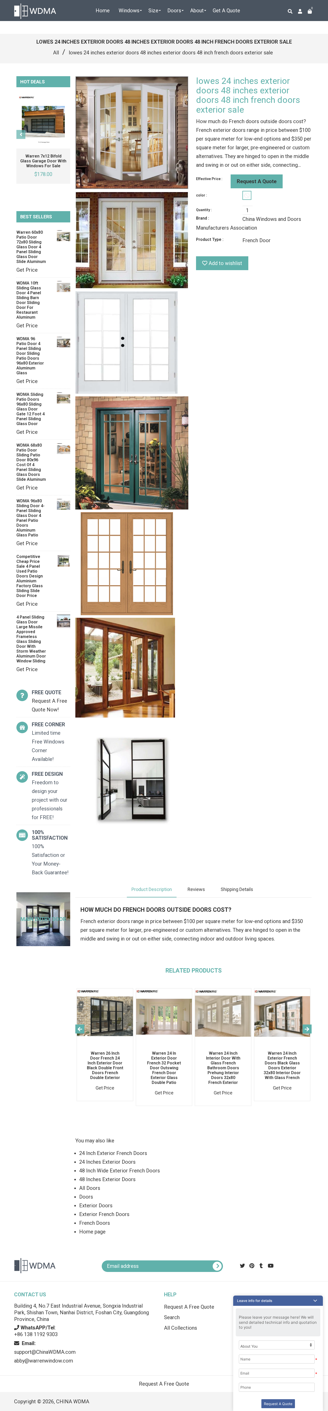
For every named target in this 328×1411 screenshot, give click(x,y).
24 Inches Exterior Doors (107, 1162)
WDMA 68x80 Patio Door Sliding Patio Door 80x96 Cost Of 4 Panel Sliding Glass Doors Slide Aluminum (31, 462)
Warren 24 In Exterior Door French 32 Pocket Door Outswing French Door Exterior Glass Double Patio (164, 1068)
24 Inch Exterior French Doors (113, 1153)
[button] (278, 1301)
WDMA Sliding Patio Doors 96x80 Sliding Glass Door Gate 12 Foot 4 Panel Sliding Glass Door (30, 409)
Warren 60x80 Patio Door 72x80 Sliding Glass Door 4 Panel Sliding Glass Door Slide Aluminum (31, 247)
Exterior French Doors (104, 1214)
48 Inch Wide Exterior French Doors (119, 1171)
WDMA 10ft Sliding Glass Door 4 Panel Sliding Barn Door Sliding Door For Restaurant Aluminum (28, 300)
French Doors (94, 1223)
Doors (86, 1197)
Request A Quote (256, 181)
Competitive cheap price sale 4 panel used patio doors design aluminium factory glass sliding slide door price (29, 576)
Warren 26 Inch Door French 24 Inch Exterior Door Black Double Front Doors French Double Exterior (105, 1065)
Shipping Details (237, 889)
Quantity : (204, 210)
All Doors (89, 1188)
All (56, 53)
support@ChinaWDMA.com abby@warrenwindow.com (45, 1352)
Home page (92, 1232)
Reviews (196, 889)
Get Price (27, 270)
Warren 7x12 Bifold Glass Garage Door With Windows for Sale (43, 161)
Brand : (202, 218)
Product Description (151, 889)
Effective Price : (209, 179)
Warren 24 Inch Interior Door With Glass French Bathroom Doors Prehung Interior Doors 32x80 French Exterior (223, 1068)
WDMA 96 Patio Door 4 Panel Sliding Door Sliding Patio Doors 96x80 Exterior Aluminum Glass (30, 355)
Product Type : (209, 239)
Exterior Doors (95, 1205)
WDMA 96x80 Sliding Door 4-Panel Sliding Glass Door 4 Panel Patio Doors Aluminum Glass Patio (30, 517)
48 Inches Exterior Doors (107, 1179)
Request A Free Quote (164, 1384)
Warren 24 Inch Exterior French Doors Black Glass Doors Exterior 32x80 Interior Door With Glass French (282, 1065)
